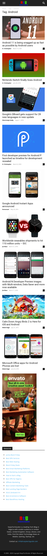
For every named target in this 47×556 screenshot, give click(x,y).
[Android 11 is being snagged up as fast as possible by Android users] (23, 28)
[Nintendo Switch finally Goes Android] (23, 65)
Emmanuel (5, 209)
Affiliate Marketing (13, 482)
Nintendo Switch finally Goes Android (22, 80)
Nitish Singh (6, 327)
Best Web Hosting (12, 462)
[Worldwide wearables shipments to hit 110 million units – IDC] (23, 226)
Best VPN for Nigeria (13, 479)
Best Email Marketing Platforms (18, 468)
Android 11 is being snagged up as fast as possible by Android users (23, 44)
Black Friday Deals (13, 465)
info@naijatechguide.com (28, 541)
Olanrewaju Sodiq (7, 120)
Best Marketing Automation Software (20, 472)
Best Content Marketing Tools (17, 486)
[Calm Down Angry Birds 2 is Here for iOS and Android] (23, 307)
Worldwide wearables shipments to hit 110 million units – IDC (22, 242)
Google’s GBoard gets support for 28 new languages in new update (21, 115)
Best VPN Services (13, 458)
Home (4, 8)
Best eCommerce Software (16, 496)
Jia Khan (4, 246)
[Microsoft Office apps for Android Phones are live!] (23, 346)
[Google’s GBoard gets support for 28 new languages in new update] (23, 99)
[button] (4, 3)
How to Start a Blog (13, 475)
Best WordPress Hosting (15, 499)
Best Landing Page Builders (16, 489)
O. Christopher (6, 48)
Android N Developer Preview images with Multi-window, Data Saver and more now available (23, 284)
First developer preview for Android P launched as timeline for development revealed (22, 158)
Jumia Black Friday (13, 455)
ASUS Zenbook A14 (13, 492)
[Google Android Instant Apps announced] (23, 185)
